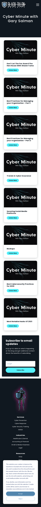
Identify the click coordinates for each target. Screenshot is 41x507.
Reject (21, 499)
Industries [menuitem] (20, 435)
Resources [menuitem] (20, 453)
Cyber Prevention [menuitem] (20, 420)
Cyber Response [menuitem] (20, 423)
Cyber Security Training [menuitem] (20, 427)
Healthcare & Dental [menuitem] (20, 438)
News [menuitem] (20, 460)
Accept (20, 493)
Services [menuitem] (20, 417)
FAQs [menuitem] (20, 457)
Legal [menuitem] (20, 448)
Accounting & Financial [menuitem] (20, 442)
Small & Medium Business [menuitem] (21, 445)
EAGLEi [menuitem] (20, 430)
